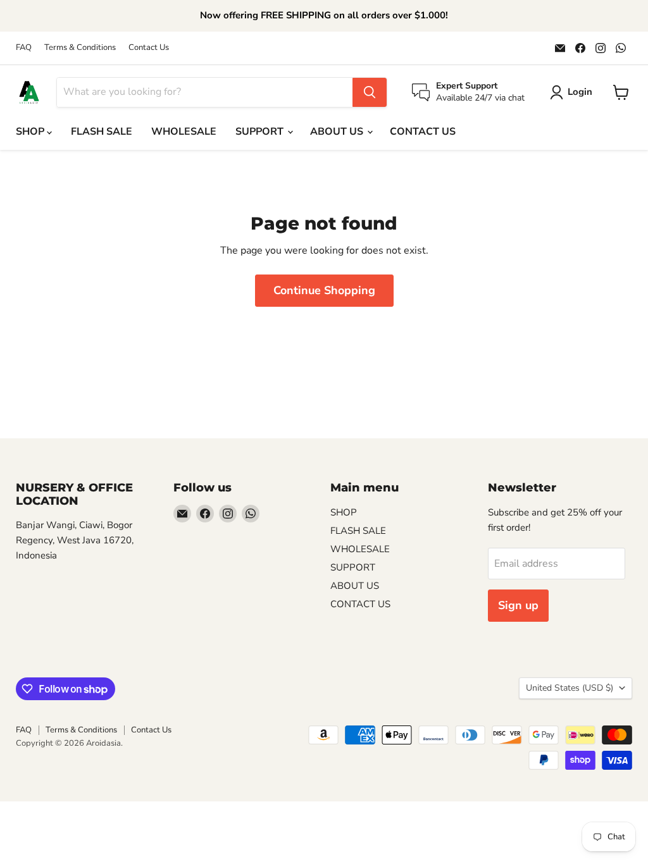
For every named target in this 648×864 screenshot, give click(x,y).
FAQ (24, 47)
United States (569, 688)
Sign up (518, 605)
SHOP (31, 132)
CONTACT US (423, 132)
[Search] (369, 92)
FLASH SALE (101, 132)
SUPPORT (260, 132)
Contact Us (148, 47)
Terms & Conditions (80, 47)
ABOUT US (338, 132)
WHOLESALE (183, 132)
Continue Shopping (324, 290)
